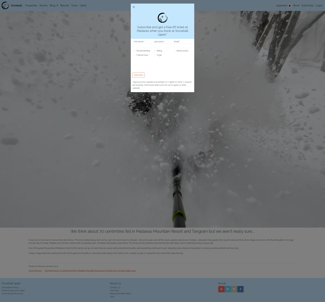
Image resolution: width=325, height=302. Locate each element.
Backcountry (182, 51)
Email (176, 41)
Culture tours (142, 55)
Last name (159, 41)
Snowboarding (143, 51)
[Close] (133, 7)
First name (138, 41)
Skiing (159, 51)
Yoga (159, 55)
